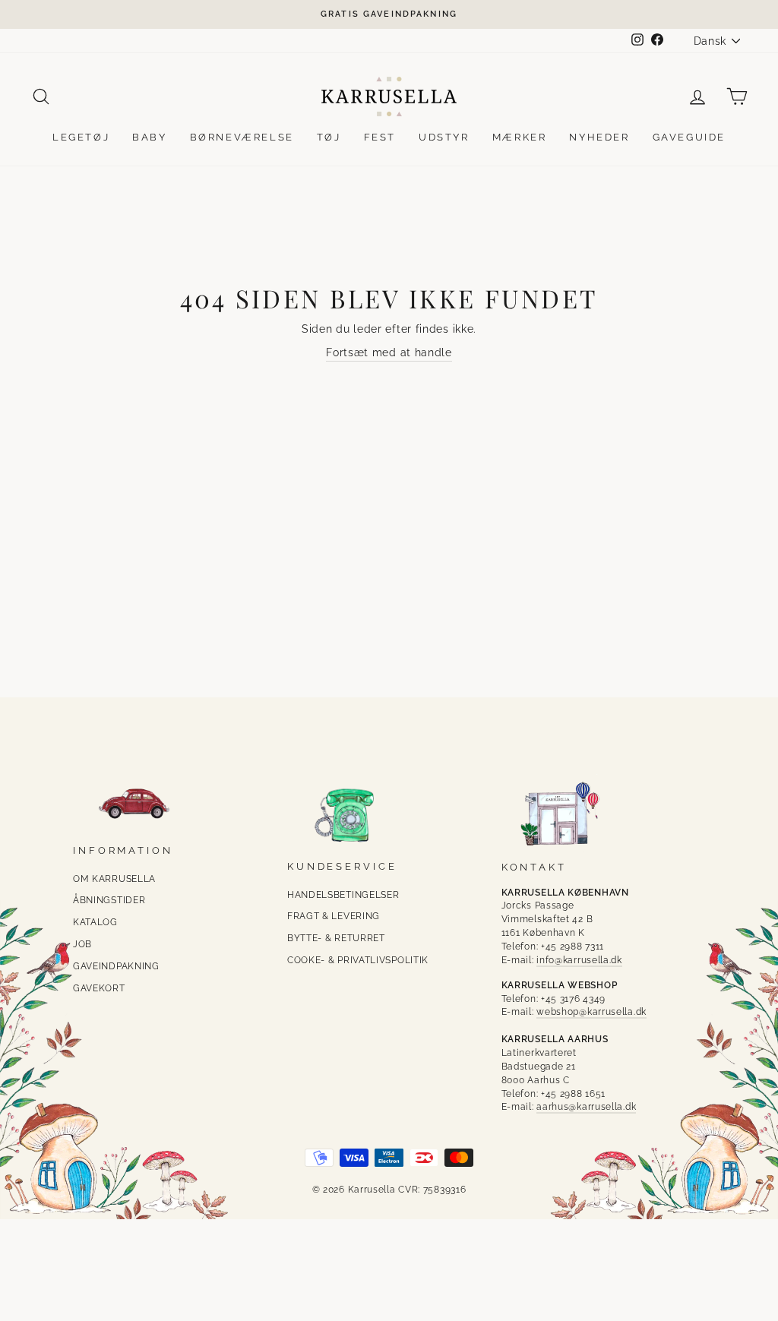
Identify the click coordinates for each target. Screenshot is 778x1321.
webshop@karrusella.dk (591, 1012)
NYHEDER (599, 137)
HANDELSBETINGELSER (343, 895)
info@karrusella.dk (579, 960)
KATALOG (95, 922)
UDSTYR (444, 137)
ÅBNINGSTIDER (109, 900)
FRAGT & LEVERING (333, 916)
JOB (82, 944)
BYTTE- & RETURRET (336, 938)
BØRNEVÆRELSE (242, 137)
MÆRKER (519, 137)
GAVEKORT (99, 988)
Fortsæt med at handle (389, 352)
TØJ (329, 137)
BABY (149, 137)
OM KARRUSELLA (114, 879)
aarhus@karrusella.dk (586, 1106)
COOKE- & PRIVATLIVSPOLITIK (358, 960)
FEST (380, 137)
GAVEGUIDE (689, 137)
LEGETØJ (80, 137)
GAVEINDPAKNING (116, 966)
